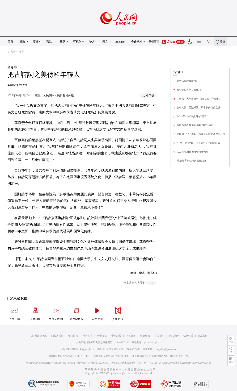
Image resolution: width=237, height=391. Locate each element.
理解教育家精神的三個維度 (191, 160)
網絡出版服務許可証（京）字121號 (138, 362)
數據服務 (145, 335)
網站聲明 (159, 335)
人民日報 (14, 319)
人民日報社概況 (38, 335)
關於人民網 (57, 335)
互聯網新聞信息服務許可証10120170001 (69, 356)
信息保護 (188, 335)
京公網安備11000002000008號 (195, 362)
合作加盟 (116, 335)
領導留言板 (76, 319)
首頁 (10, 41)
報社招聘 (73, 335)
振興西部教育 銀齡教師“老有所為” (195, 125)
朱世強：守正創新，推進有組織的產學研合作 (201, 134)
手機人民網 (56, 319)
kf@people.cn (87, 349)
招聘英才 (87, 335)
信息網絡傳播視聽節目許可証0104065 (46, 362)
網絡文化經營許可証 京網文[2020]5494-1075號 (93, 362)
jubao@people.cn (152, 342)
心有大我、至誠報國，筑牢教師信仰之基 (198, 107)
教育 (21, 51)
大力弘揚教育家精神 (187, 81)
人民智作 (117, 319)
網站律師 (174, 335)
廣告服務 (102, 335)
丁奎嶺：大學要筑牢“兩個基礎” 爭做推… (199, 98)
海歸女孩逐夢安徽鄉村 (189, 90)
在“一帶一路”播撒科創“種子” (192, 116)
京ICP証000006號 (168, 362)
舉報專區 (153, 41)
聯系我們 (203, 335)
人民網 (11, 51)
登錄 (222, 41)
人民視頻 (97, 319)
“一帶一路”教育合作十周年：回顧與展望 (198, 143)
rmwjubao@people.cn (165, 349)
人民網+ (35, 319)
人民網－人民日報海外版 (58, 95)
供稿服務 (131, 335)
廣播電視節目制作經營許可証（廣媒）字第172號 (163, 356)
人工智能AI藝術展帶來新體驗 (192, 152)
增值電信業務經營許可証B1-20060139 (114, 356)
